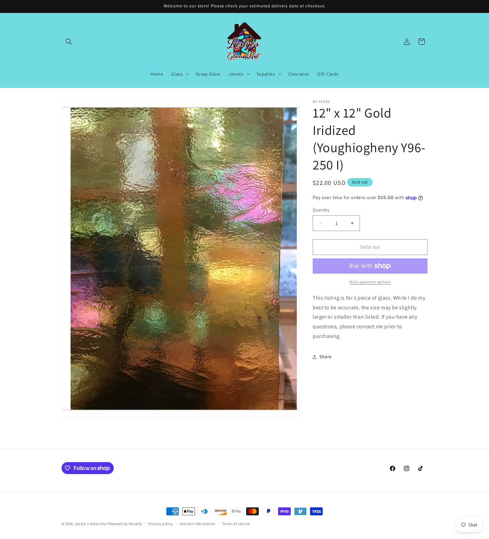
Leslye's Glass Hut (91, 523)
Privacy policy (160, 523)
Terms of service (236, 523)
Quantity (321, 210)
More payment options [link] (370, 281)
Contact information (198, 523)
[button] (69, 41)
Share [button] (325, 357)
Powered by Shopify (125, 523)
